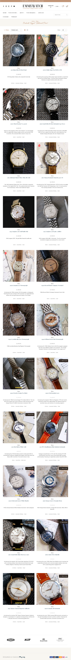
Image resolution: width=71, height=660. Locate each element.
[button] (0, 1)
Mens (18, 68)
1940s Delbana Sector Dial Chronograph (52, 339)
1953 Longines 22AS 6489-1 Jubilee (52, 231)
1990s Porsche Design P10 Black (18, 393)
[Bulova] (44, 640)
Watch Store (13, 12)
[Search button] (67, 15)
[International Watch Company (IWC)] (11, 640)
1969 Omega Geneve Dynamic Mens (52, 501)
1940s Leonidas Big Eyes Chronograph (18, 339)
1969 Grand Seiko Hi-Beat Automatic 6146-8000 (52, 124)
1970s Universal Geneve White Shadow (18, 501)
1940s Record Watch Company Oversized (52, 285)
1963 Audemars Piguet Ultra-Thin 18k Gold (18, 177)
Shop (37, 21)
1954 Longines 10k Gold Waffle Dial (18, 231)
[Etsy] (8, 6)
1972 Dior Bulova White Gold (18, 447)
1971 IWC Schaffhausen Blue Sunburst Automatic (52, 447)
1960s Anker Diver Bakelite (52, 554)
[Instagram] (6, 6)
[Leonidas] (27, 640)
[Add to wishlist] (16, 51)
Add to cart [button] (18, 51)
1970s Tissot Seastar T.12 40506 (18, 124)
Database (5, 16)
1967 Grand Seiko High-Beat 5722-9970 (18, 554)
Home (4, 12)
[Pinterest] (11, 6)
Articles (41, 12)
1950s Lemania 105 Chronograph (19, 285)
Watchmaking (31, 12)
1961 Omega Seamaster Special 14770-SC (52, 177)
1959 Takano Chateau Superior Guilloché (19, 608)
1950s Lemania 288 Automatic (52, 608)
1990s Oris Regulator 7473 (52, 393)
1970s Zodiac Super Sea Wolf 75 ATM (52, 70)
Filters (7, 30)
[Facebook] (3, 6)
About (22, 12)
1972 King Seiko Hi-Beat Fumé (19, 70)
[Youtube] (14, 6)
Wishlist (14, 16)
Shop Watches (47, 1)
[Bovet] (60, 640)
